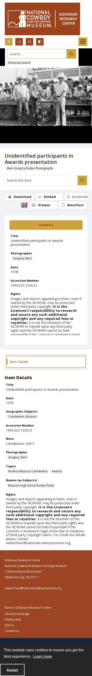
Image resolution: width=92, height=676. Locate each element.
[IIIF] (24, 205)
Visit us (9, 625)
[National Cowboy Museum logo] (42, 18)
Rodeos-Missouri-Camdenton (28, 471)
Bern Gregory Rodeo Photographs (30, 168)
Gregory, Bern (22, 258)
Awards (57, 471)
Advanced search (19, 62)
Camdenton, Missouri (22, 416)
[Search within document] (82, 180)
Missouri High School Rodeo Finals (31, 485)
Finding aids (13, 619)
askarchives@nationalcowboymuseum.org (33, 588)
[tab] (46, 225)
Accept (12, 670)
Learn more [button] (42, 656)
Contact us (12, 631)
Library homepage (17, 614)
